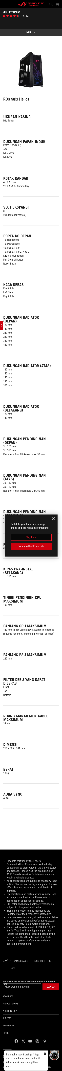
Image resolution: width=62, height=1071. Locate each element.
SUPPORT (7, 1018)
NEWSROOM (8, 1025)
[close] (54, 518)
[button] (5, 4)
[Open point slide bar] (1, 325)
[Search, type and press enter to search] (51, 4)
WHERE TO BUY (10, 1011)
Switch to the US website (31, 546)
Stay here (31, 537)
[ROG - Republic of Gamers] (31, 4)
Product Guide (10, 1003)
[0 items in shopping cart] (57, 4)
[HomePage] (5, 961)
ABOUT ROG (8, 996)
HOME (5, 1032)
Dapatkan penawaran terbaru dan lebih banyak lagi (29, 982)
